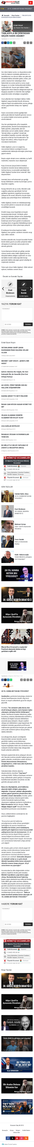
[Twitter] (5, 43)
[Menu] (30, 3)
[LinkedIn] (8, 43)
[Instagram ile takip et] (21, 1138)
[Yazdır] (14, 43)
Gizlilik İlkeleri (26, 1130)
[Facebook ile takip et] (8, 1138)
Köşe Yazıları (15, 15)
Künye (12, 1130)
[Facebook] (2, 43)
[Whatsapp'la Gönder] (11, 43)
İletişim (18, 1130)
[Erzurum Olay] (10, 2)
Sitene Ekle (16, 1132)
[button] (24, 43)
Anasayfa (6, 15)
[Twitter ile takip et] (12, 1138)
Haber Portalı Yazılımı (10, 1144)
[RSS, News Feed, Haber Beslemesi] (26, 1138)
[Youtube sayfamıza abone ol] (17, 1138)
